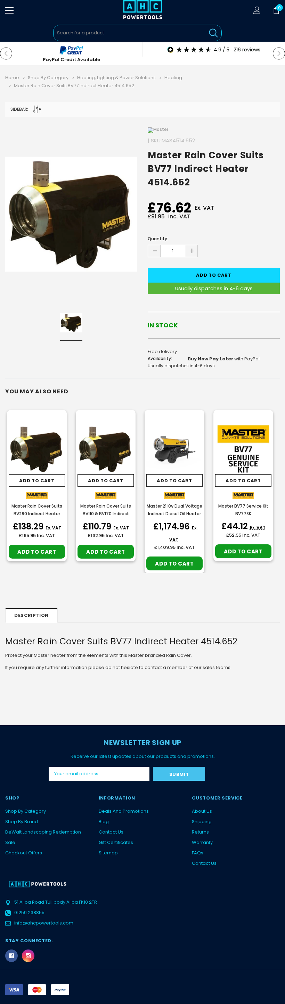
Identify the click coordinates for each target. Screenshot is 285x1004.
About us (202, 811)
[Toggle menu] (9, 10)
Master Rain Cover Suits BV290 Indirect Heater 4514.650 (36, 513)
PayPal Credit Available (71, 59)
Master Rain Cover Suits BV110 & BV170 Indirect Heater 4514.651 (105, 513)
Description (31, 615)
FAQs (197, 853)
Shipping (202, 821)
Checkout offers (23, 853)
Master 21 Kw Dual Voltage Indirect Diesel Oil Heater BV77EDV (174, 513)
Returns (200, 832)
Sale (10, 842)
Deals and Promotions (124, 811)
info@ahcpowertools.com (43, 923)
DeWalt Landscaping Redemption (43, 832)
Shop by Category (25, 811)
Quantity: (158, 239)
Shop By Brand (21, 821)
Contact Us (111, 832)
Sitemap (108, 853)
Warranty (202, 842)
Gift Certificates (116, 842)
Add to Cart (36, 480)
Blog (104, 821)
